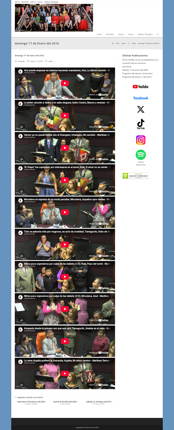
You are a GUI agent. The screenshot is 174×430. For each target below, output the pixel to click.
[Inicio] (113, 43)
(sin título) (126, 66)
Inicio (17, 2)
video (50, 61)
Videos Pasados (51, 2)
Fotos (40, 2)
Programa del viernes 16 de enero (137, 73)
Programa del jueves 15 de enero (137, 77)
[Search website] (158, 34)
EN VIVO (25, 2)
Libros (33, 2)
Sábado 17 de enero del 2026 (135, 70)
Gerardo (21, 61)
